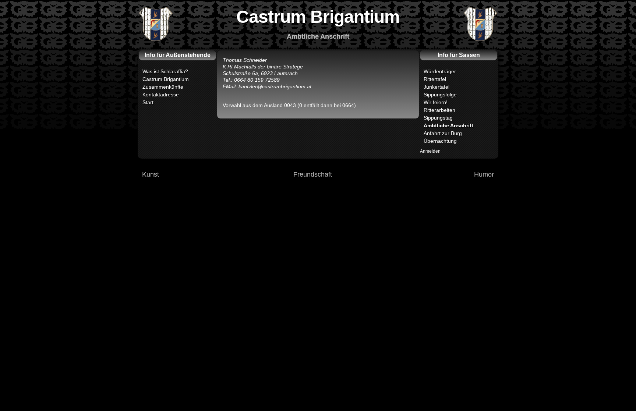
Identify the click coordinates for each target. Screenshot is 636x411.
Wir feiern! (436, 102)
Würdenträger (440, 71)
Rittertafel (435, 79)
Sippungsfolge (440, 95)
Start (147, 102)
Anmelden (430, 151)
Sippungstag (438, 118)
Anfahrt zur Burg (443, 133)
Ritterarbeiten (439, 110)
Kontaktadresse (160, 95)
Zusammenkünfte (162, 87)
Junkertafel (436, 87)
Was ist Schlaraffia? (165, 71)
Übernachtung (440, 141)
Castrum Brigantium (165, 79)
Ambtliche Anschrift (448, 125)
